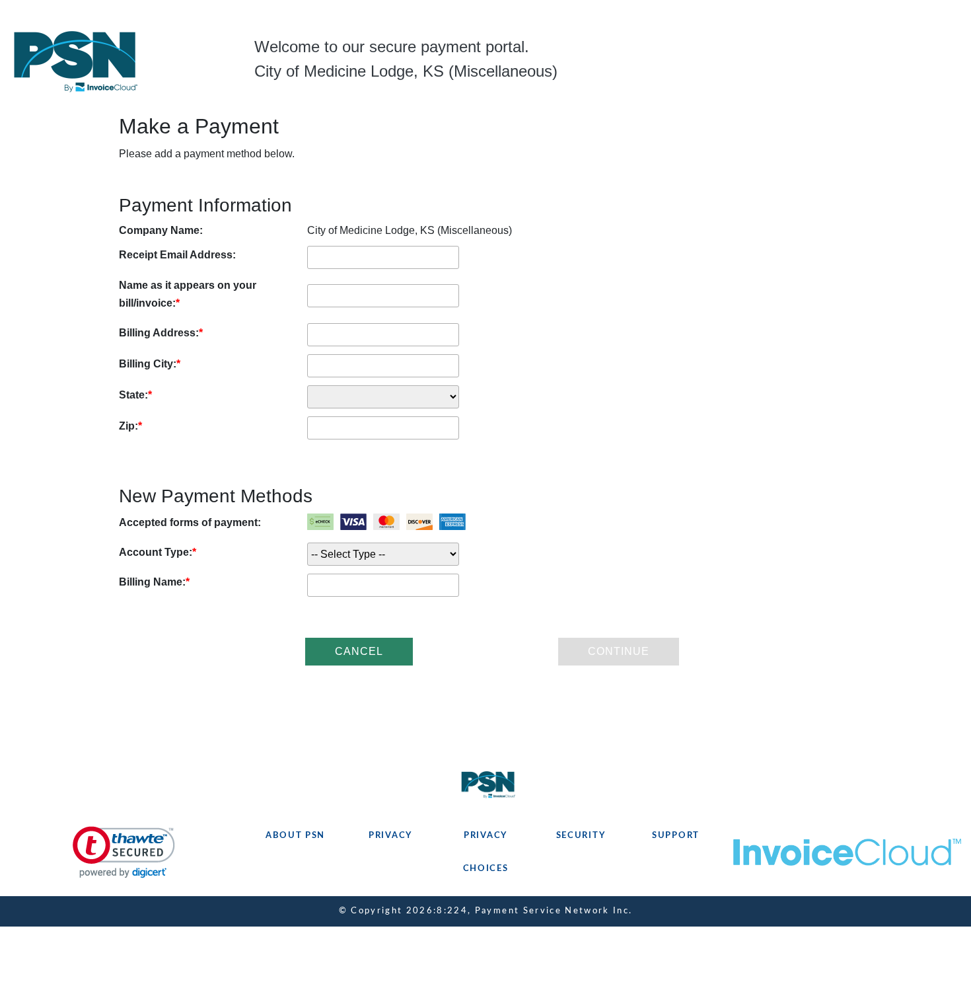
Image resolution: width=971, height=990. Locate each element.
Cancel (359, 651)
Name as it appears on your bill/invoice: (187, 294)
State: (133, 394)
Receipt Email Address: (177, 254)
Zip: (128, 426)
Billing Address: (159, 332)
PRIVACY (390, 835)
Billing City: (147, 363)
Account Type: (155, 552)
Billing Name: (152, 582)
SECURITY (581, 835)
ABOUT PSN (295, 835)
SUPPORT (676, 835)
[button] (124, 852)
